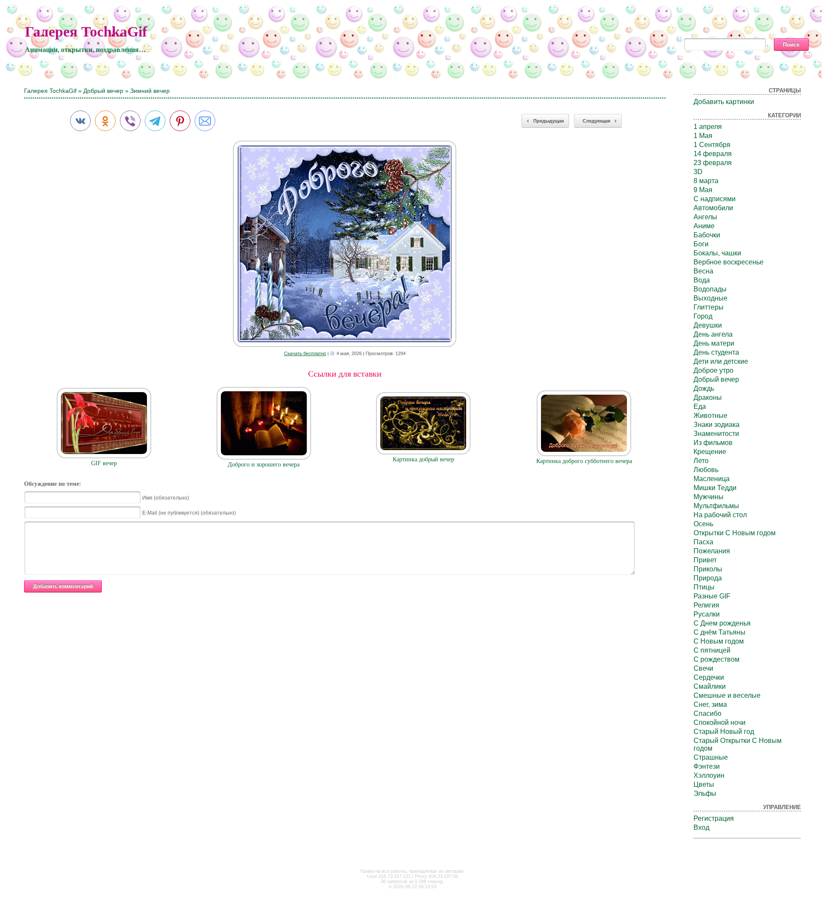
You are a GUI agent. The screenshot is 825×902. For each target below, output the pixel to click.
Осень (703, 524)
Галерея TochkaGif (86, 32)
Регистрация (714, 818)
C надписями (715, 198)
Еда (700, 406)
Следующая (596, 120)
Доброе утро (713, 370)
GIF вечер (104, 463)
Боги (701, 244)
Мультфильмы (716, 505)
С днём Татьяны (720, 632)
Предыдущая (548, 120)
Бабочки (707, 235)
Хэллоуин (709, 775)
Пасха (703, 542)
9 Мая (703, 189)
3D (698, 171)
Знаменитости (716, 433)
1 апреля (708, 126)
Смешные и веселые (727, 695)
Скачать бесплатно (305, 353)
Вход (701, 827)
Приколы (708, 569)
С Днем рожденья (722, 623)
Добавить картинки (724, 101)
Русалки (707, 614)
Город (703, 316)
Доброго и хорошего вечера (263, 464)
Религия (706, 605)
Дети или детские (721, 361)
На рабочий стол (720, 514)
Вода (702, 280)
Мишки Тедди (715, 487)
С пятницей (712, 650)
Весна (703, 271)
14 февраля (713, 153)
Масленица (712, 478)
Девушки (708, 325)
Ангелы (705, 217)
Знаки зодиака (716, 424)
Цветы (704, 784)
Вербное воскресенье (729, 262)
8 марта (706, 180)
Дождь (704, 388)
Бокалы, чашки (717, 253)
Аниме (704, 226)
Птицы (704, 587)
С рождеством (716, 659)
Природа (708, 578)
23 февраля (713, 162)
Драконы (708, 397)
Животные (710, 415)
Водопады (710, 289)
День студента (716, 352)
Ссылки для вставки (345, 373)
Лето (701, 460)
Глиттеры (709, 307)
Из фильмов (713, 442)
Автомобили (713, 208)
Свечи (703, 668)
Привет (705, 560)
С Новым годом (719, 641)
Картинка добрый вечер (423, 459)
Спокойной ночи (720, 722)
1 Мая (703, 135)
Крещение (710, 451)
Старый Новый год (724, 731)
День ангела (713, 334)
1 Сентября (712, 144)
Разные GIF (712, 596)
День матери (714, 343)
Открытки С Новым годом (735, 533)
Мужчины (709, 496)
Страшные (711, 757)
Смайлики (710, 686)
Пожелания (712, 551)
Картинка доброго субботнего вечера (584, 461)
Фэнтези (707, 766)
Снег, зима (710, 704)
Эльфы (705, 793)
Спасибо (707, 713)
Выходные (710, 298)
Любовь (706, 469)
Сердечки (709, 677)
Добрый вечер (103, 90)
